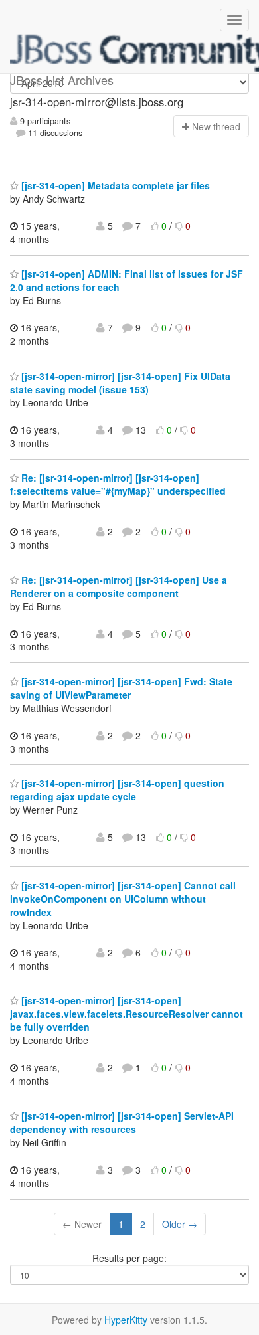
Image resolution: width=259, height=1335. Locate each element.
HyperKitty (125, 1319)
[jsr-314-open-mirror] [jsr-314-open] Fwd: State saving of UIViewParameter (121, 688)
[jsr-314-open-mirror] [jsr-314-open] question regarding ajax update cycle (117, 789)
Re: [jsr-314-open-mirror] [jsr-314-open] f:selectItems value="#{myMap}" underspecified (118, 484)
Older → (179, 1224)
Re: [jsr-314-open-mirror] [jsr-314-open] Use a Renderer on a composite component (118, 586)
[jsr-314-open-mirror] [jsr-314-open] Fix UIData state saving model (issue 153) (120, 382)
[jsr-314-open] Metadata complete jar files (114, 185)
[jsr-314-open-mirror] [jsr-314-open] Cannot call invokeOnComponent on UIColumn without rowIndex (123, 899)
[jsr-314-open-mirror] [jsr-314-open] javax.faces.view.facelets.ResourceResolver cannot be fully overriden (126, 1013)
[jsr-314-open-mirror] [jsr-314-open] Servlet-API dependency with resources (122, 1122)
